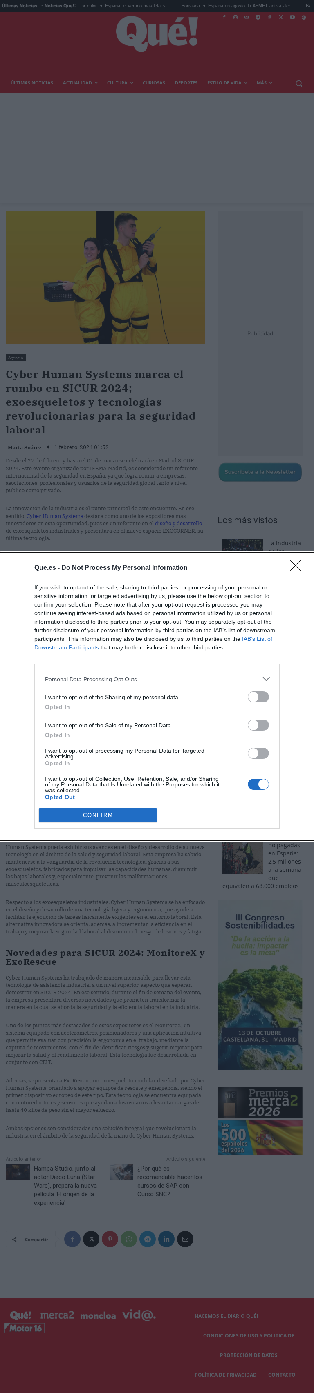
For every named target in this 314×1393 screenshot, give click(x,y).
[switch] (258, 696)
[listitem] (157, 679)
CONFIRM (98, 815)
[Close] (298, 568)
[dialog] (157, 696)
